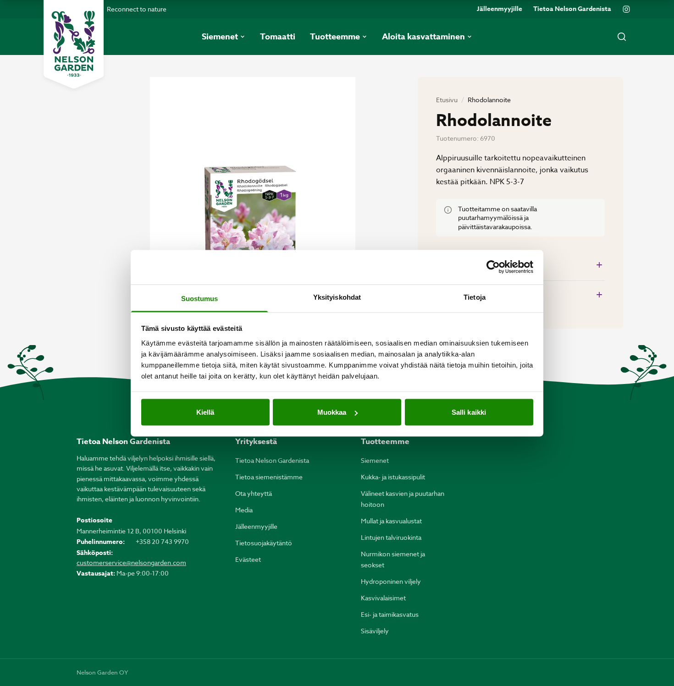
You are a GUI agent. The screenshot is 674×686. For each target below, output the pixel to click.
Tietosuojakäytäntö (263, 542)
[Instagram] (626, 9)
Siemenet (375, 460)
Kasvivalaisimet (383, 597)
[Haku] (621, 36)
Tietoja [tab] (475, 297)
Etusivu (447, 99)
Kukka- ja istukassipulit (393, 476)
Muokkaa (332, 412)
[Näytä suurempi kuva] (252, 214)
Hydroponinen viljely (391, 581)
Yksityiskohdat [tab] (337, 297)
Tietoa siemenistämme (269, 476)
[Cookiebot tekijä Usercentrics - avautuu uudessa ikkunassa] (493, 267)
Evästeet (248, 559)
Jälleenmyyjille (499, 9)
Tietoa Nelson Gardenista (572, 9)
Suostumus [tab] (199, 298)
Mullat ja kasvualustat (391, 520)
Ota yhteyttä (253, 493)
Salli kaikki (469, 412)
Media (244, 509)
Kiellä (205, 412)
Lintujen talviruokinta (391, 537)
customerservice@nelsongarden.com (131, 562)
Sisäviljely (375, 630)
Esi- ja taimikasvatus (390, 614)
